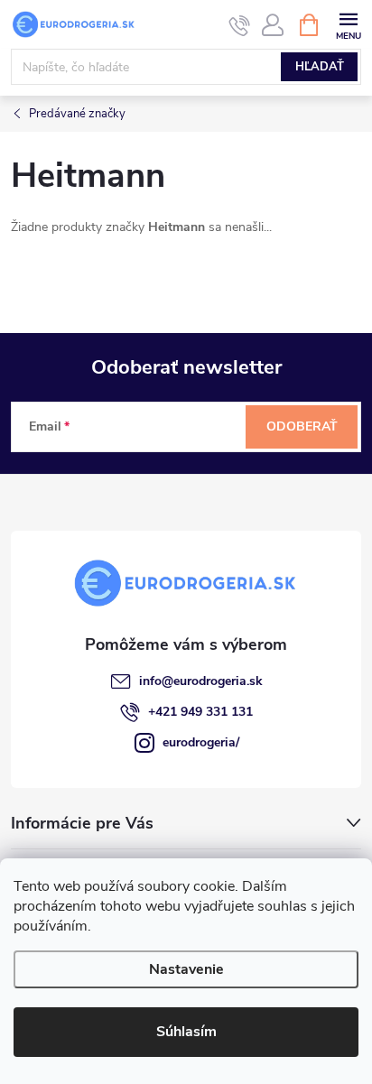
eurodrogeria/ (201, 742)
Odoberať (302, 426)
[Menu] (348, 24)
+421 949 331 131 (200, 711)
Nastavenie (186, 969)
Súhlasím (186, 1032)
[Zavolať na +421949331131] (239, 25)
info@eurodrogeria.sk (201, 681)
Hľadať (319, 67)
